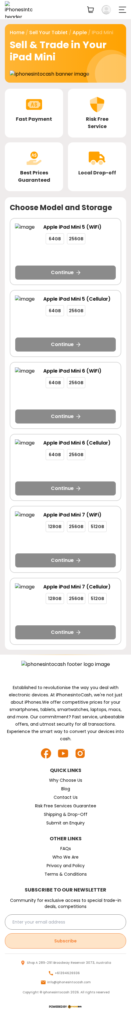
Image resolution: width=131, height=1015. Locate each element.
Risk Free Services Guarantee (65, 806)
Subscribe (65, 941)
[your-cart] (90, 9)
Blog (65, 789)
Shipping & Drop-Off (65, 814)
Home (17, 32)
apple (80, 32)
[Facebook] (48, 753)
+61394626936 (67, 973)
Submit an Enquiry (65, 823)
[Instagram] (82, 753)
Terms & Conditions (65, 874)
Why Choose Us (65, 780)
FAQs (65, 848)
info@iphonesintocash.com (69, 982)
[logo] (65, 1007)
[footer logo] (65, 670)
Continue (62, 272)
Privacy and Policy (66, 866)
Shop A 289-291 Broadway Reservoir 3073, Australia (69, 962)
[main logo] (18, 9)
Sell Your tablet (48, 32)
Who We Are (65, 857)
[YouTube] (65, 753)
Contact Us (66, 797)
